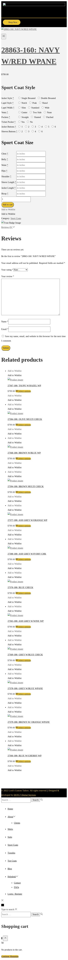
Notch (24, 103)
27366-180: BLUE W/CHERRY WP (25, 756)
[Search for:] (16, 800)
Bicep (3, 193)
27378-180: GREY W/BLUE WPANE (25, 688)
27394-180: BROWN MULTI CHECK (26, 486)
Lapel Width (6, 108)
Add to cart (8, 204)
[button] (62, 23)
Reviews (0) (7, 227)
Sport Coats (16, 218)
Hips (3, 171)
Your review (7, 276)
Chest (3, 154)
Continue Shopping (10, 956)
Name (4, 321)
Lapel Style (6, 103)
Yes (23, 122)
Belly (3, 159)
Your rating (7, 270)
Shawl (45, 103)
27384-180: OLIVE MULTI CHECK (25, 419)
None (49, 112)
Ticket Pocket (7, 122)
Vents (3, 112)
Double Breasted (48, 98)
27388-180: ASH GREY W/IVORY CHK (27, 554)
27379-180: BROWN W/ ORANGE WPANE (29, 722)
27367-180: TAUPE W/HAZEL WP (24, 385)
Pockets (4, 117)
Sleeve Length (7, 182)
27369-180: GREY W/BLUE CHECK (25, 655)
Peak (34, 103)
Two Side (36, 112)
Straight (25, 117)
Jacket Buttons (7, 127)
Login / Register (15, 894)
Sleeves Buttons (8, 131)
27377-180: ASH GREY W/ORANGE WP (27, 520)
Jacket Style (6, 98)
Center (24, 112)
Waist (3, 165)
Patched (49, 117)
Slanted (37, 117)
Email (4, 329)
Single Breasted (28, 98)
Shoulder (5, 176)
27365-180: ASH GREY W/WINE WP (26, 621)
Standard (35, 108)
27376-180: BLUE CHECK (20, 587)
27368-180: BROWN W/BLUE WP (24, 453)
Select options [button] (24, 391)
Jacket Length (7, 188)
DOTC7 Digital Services (25, 795)
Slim (23, 108)
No (31, 122)
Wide (46, 108)
